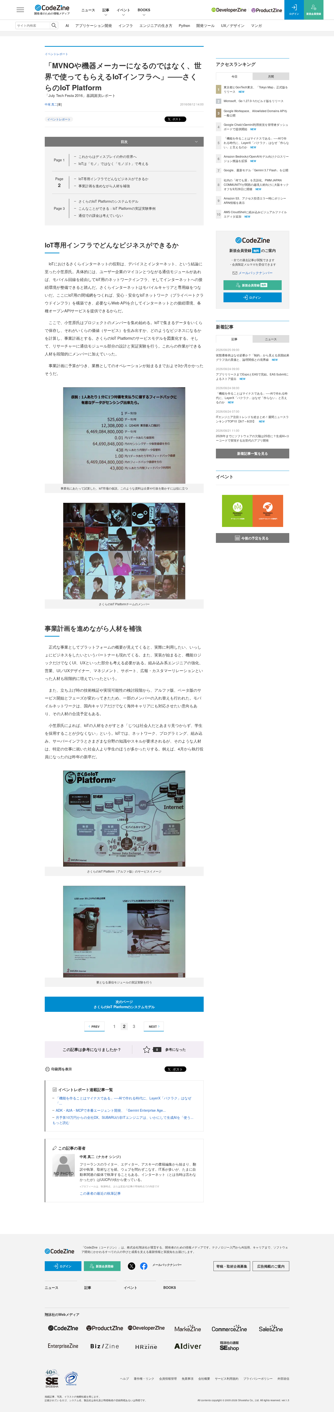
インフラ (125, 25)
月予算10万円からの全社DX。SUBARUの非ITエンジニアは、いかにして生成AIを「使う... (124, 1117)
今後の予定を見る (255, 538)
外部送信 (283, 1378)
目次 (124, 141)
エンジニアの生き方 (155, 25)
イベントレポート (59, 119)
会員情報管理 (168, 1378)
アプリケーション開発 (93, 25)
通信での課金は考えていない (100, 215)
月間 (271, 76)
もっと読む (60, 1122)
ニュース (88, 9)
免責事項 (187, 1378)
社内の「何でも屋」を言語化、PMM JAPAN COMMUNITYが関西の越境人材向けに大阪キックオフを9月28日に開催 (256, 184)
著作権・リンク (144, 1378)
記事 (105, 9)
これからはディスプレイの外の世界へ (107, 156)
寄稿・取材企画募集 (231, 1266)
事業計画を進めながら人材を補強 (104, 185)
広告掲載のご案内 (271, 1266)
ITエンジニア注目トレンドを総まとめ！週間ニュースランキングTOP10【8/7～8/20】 (252, 419)
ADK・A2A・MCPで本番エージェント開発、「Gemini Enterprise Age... (111, 1110)
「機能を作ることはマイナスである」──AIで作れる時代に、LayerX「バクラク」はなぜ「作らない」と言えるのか (256, 142)
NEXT (153, 1026)
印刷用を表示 (61, 1068)
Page (59, 159)
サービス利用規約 (226, 1378)
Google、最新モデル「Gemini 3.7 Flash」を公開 (256, 170)
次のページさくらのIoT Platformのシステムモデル (124, 1004)
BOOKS (144, 9)
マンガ (256, 25)
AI (67, 25)
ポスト (176, 119)
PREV (95, 1026)
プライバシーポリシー (258, 1378)
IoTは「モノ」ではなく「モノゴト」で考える (113, 163)
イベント (123, 9)
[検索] (54, 25)
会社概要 (204, 1378)
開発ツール (205, 25)
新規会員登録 (254, 285)
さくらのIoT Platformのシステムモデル (108, 201)
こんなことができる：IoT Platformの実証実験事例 (117, 208)
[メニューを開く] (20, 10)
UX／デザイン (233, 25)
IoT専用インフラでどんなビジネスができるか (113, 178)
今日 (234, 76)
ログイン (255, 297)
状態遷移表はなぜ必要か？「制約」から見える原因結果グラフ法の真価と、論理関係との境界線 (252, 357)
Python (184, 25)
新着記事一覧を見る (252, 453)
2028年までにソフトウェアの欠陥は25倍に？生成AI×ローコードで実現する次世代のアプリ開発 (252, 438)
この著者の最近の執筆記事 (100, 1193)
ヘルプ (124, 1378)
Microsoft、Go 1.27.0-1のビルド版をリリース (254, 101)
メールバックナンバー (255, 272)
